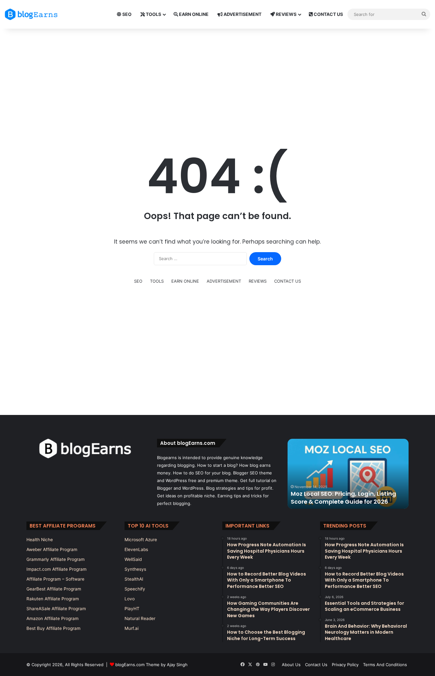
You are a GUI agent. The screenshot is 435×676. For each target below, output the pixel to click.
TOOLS (153, 14)
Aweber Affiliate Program (51, 549)
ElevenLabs (136, 549)
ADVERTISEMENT (242, 14)
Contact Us (316, 664)
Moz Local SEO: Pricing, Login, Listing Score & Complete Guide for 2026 (343, 498)
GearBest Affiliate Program (53, 588)
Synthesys (135, 569)
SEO (126, 14)
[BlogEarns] (33, 14)
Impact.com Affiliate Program (56, 569)
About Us (291, 664)
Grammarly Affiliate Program (55, 559)
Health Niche (39, 539)
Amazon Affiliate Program (52, 618)
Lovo (130, 598)
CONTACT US (328, 14)
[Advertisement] (217, 79)
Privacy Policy (345, 664)
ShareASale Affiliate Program (56, 608)
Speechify (135, 588)
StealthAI (134, 579)
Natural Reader (140, 618)
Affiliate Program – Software (55, 579)
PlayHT (132, 608)
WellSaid (133, 559)
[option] (348, 474)
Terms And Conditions (385, 664)
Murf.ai (132, 628)
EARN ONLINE (193, 14)
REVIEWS (285, 14)
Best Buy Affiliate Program (53, 628)
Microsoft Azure (141, 539)
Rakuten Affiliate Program (52, 598)
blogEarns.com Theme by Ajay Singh (151, 664)
